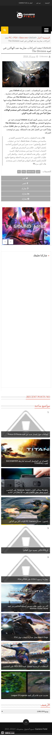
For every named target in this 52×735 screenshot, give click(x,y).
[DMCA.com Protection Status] (8, 733)
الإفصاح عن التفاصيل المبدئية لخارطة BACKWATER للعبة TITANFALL (27, 462)
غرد (23, 178)
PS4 (15, 38)
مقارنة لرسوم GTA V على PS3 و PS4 (33, 579)
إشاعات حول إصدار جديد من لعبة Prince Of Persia (28, 434)
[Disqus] (26, 289)
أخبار (39, 38)
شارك (23, 188)
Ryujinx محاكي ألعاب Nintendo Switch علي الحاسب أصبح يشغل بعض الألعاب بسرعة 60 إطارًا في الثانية (27, 491)
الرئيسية (47, 3)
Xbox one (23, 38)
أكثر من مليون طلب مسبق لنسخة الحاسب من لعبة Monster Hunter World (28, 607)
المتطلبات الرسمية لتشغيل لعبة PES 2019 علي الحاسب (25, 666)
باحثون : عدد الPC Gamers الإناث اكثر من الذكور (28, 521)
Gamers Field (41, 729)
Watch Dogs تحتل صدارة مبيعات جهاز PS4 (31, 637)
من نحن (38, 3)
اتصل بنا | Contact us (25, 3)
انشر (24, 183)
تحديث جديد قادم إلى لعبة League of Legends (29, 695)
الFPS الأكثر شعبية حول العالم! (35, 550)
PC (10, 38)
